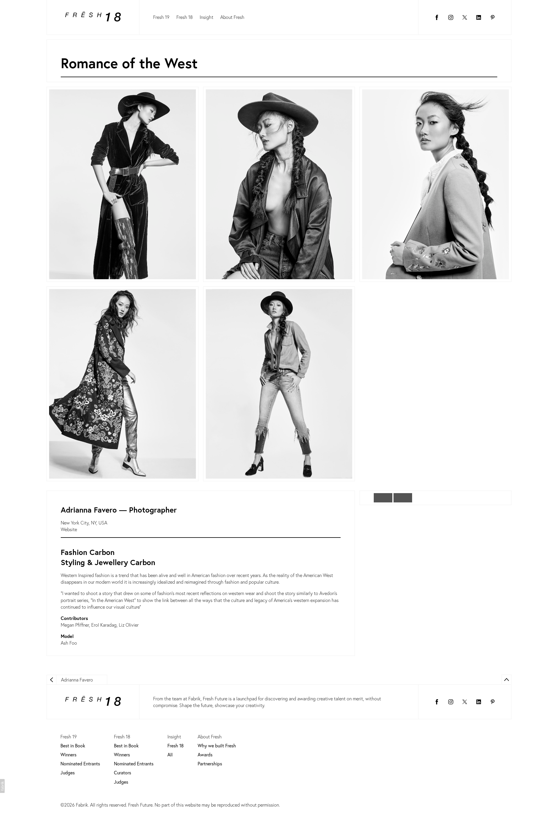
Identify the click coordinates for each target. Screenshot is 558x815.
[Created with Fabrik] (2, 786)
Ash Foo (69, 643)
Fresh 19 (161, 17)
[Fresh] (93, 17)
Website (69, 529)
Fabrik (82, 805)
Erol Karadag (104, 625)
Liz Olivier (129, 625)
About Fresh (232, 17)
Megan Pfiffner (75, 625)
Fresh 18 (184, 17)
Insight (206, 17)
